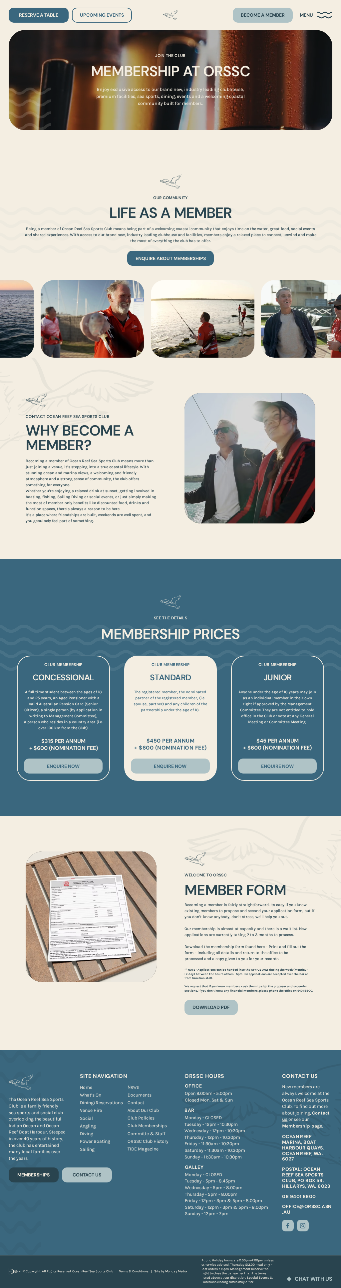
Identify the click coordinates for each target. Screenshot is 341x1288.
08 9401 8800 (299, 1196)
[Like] (288, 1225)
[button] (316, 15)
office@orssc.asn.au (307, 1209)
